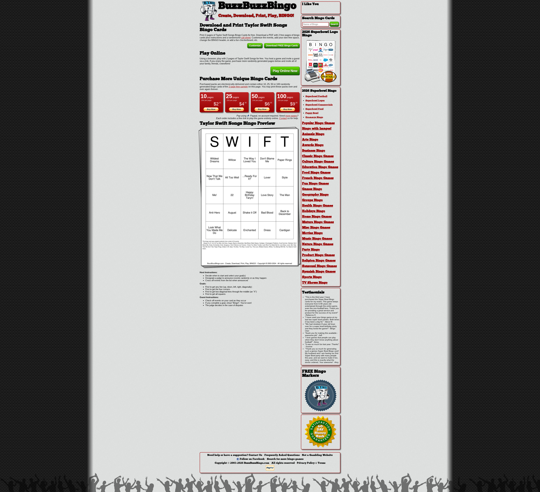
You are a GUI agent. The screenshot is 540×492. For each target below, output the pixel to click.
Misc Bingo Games (316, 227)
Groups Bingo (312, 200)
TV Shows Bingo (315, 282)
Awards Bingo (313, 145)
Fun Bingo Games (315, 183)
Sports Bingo (312, 277)
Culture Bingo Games (318, 161)
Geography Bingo (315, 194)
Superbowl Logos (315, 101)
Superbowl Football (316, 96)
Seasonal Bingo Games (319, 266)
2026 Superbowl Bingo (319, 90)
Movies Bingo (312, 233)
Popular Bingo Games (318, 123)
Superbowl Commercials (319, 105)
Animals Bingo (313, 134)
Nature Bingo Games (317, 244)
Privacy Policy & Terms (311, 463)
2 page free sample (238, 86)
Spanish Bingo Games (319, 271)
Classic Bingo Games (318, 156)
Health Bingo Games (317, 205)
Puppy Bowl (311, 113)
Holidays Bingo (313, 211)
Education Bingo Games (320, 167)
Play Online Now (285, 71)
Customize (255, 45)
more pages (291, 116)
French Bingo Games (318, 178)
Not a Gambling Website (317, 455)
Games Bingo (312, 189)
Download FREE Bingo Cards (282, 45)
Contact (283, 118)
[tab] (320, 90)
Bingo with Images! (316, 128)
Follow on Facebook (252, 459)
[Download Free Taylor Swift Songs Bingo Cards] (249, 197)
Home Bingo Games (317, 216)
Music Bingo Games (317, 238)
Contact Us (255, 455)
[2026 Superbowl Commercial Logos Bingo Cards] (321, 82)
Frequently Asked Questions (282, 455)
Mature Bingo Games (318, 222)
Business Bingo (313, 150)
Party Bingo (311, 249)
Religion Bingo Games (319, 260)
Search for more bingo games (285, 459)
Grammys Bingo (314, 117)
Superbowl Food (314, 109)
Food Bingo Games (316, 172)
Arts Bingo (310, 139)
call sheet (246, 37)
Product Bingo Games (318, 255)
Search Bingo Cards (318, 18)
